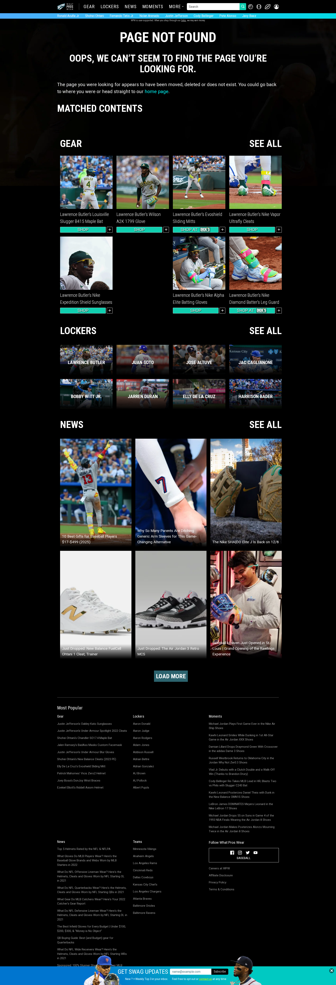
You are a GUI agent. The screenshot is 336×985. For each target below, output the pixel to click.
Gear (89, 7)
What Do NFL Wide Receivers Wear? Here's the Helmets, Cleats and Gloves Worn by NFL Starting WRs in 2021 (92, 954)
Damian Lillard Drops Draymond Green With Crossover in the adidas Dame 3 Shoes (243, 749)
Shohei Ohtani (94, 16)
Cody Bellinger (204, 16)
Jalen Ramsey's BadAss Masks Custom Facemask (89, 745)
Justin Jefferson (176, 16)
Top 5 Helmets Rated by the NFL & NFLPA (83, 849)
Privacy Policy (217, 882)
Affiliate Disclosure (221, 875)
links (183, 20)
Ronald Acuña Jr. (68, 16)
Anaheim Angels (143, 856)
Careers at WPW (219, 868)
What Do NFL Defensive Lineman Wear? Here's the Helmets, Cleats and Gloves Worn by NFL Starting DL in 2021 (92, 915)
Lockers (110, 7)
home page (156, 91)
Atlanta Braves (142, 898)
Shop (83, 229)
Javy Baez (249, 16)
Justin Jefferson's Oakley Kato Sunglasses (84, 724)
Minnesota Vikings (144, 849)
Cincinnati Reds (143, 870)
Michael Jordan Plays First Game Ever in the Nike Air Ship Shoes (242, 726)
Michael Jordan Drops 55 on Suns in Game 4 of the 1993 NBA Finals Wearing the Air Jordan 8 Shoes (241, 818)
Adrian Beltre (141, 759)
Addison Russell (143, 752)
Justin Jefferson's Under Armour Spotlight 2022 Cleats (92, 731)
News (130, 7)
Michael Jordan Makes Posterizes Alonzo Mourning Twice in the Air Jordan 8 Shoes (242, 829)
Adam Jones (141, 745)
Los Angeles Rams (145, 863)
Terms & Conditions (221, 889)
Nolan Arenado (149, 16)
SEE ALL (265, 143)
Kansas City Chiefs (145, 884)
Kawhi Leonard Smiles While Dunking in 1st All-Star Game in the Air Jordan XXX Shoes (241, 737)
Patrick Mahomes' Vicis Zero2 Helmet (81, 773)
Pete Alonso (227, 16)
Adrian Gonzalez (143, 766)
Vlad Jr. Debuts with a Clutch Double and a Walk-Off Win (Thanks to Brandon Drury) (242, 772)
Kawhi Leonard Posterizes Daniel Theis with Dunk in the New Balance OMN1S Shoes (241, 795)
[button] (276, 6)
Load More (171, 676)
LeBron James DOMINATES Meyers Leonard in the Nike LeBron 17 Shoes (241, 806)
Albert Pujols (141, 787)
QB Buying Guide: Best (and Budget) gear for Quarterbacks (85, 940)
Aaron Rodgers (142, 738)
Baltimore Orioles (144, 905)
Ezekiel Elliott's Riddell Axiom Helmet (80, 787)
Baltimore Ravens (144, 913)
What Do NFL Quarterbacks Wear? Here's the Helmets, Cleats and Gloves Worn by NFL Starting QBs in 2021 (91, 890)
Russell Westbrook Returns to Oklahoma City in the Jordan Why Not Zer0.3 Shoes (241, 760)
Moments (152, 7)
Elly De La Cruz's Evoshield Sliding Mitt (81, 766)
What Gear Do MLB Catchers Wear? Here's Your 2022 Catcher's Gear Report (91, 902)
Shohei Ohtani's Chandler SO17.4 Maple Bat (84, 738)
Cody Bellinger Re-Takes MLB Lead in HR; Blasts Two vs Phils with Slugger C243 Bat (242, 783)
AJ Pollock (140, 780)
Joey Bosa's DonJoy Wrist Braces (78, 780)
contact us (205, 979)
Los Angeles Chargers (147, 891)
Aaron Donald (141, 724)
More (175, 7)
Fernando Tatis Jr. (122, 16)
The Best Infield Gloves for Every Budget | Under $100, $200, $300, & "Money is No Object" (91, 929)
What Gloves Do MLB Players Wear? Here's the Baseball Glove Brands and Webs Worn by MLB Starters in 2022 (87, 860)
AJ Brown (139, 773)
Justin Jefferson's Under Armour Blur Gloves (85, 752)
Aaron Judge (141, 731)
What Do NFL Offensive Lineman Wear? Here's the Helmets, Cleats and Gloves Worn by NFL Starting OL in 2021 (90, 876)
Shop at (189, 229)
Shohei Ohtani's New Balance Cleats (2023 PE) (86, 759)
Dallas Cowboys (143, 877)
